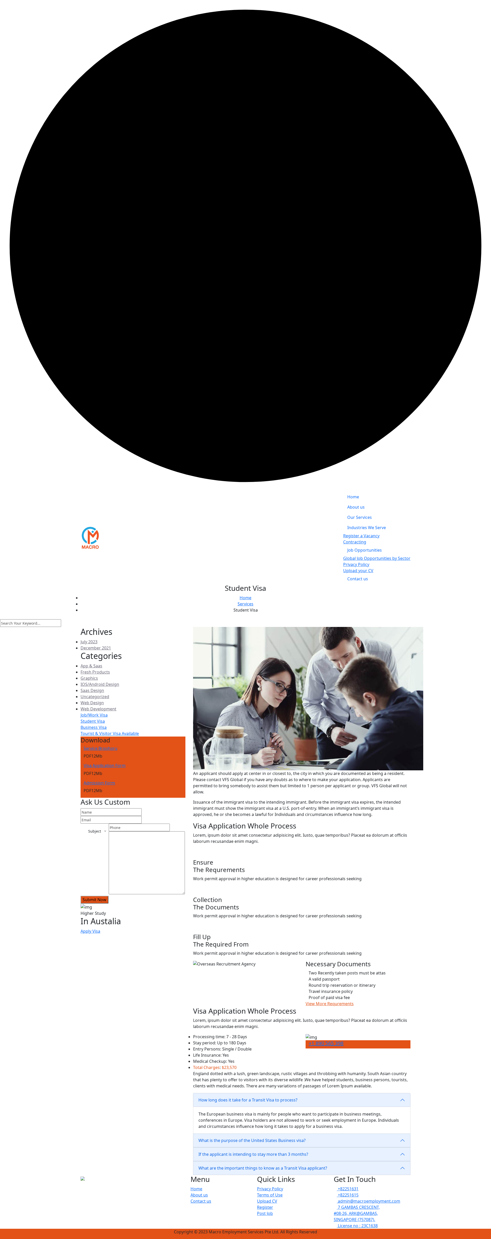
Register (265, 1207)
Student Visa (93, 721)
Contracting (354, 542)
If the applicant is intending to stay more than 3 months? (253, 1154)
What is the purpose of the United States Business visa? (252, 1140)
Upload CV (267, 1201)
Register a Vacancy (361, 536)
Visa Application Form (105, 765)
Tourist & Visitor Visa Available (110, 733)
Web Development (98, 709)
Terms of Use (270, 1195)
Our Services (359, 517)
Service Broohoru (100, 748)
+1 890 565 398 (326, 1043)
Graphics (89, 678)
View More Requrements (330, 1003)
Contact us (357, 579)
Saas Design (92, 690)
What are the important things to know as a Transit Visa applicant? (262, 1168)
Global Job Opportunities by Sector (376, 558)
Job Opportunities (364, 550)
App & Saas (91, 666)
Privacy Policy (356, 564)
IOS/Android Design (100, 684)
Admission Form (99, 783)
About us (356, 507)
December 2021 (96, 648)
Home (353, 497)
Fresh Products (95, 672)
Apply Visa (90, 931)
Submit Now (94, 899)
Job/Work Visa (94, 715)
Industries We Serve (366, 527)
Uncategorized (95, 696)
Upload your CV (358, 570)
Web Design (92, 703)
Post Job (265, 1213)
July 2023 (89, 642)
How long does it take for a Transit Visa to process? (247, 1100)
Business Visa (94, 727)
